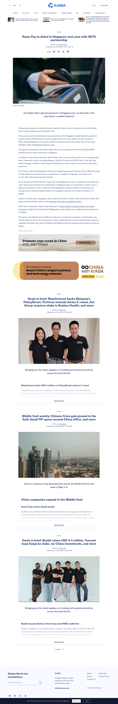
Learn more (66, 701)
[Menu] (10, 5)
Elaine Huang (62, 45)
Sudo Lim (63, 310)
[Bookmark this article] (72, 47)
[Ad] (59, 270)
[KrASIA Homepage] (57, 5)
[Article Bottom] (59, 242)
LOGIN (94, 5)
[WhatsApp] (67, 51)
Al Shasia (63, 424)
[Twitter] (58, 51)
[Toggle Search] (20, 5)
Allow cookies (76, 701)
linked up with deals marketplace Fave (65, 201)
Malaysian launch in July (44, 145)
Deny (87, 701)
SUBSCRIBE (104, 5)
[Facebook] (54, 51)
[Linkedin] (63, 51)
